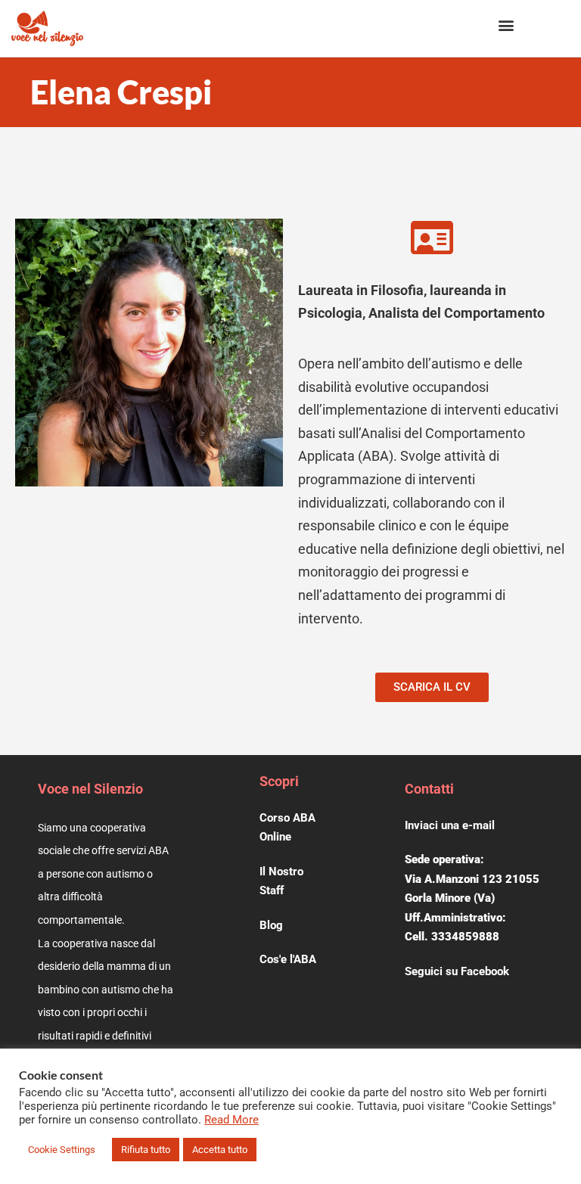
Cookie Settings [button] (61, 1149)
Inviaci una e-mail (450, 825)
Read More (231, 1120)
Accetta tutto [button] (219, 1149)
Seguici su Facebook (457, 971)
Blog (271, 925)
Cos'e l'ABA (287, 959)
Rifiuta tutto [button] (145, 1149)
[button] (505, 24)
